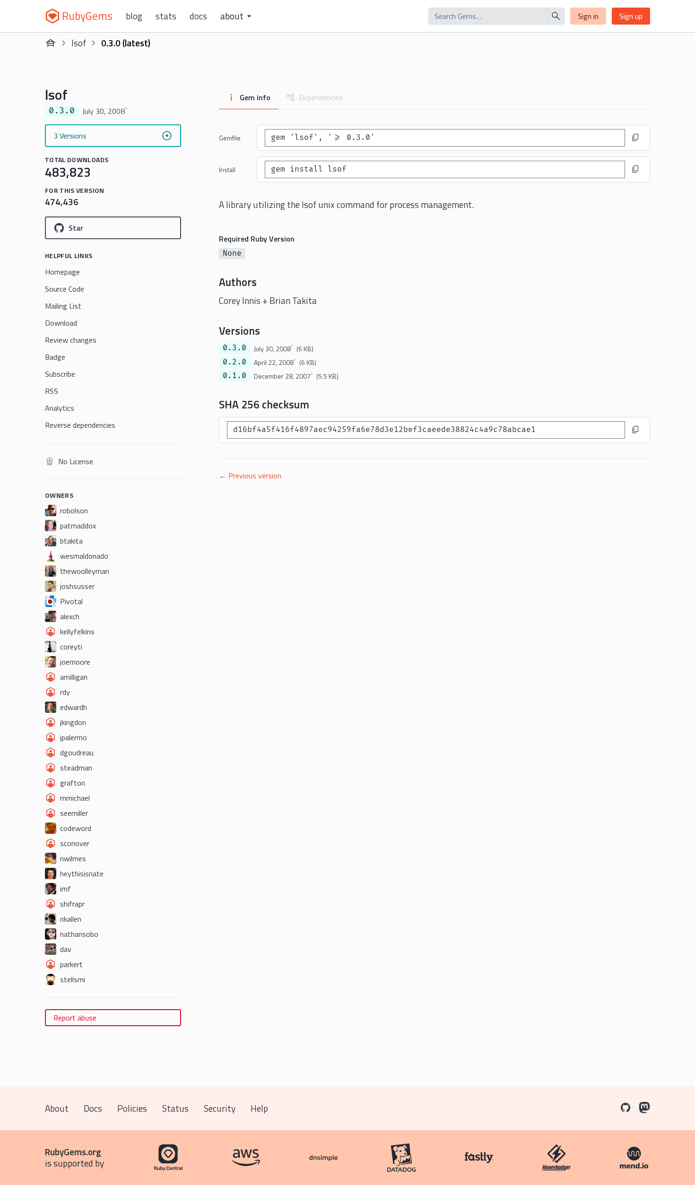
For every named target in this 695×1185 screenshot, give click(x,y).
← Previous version (250, 475)
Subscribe (60, 374)
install (227, 169)
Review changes (70, 340)
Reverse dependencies (80, 425)
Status (175, 1108)
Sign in (588, 16)
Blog (134, 16)
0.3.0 (234, 348)
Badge (55, 357)
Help (259, 1108)
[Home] (50, 43)
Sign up (631, 16)
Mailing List (63, 305)
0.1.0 (234, 376)
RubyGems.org (73, 1152)
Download (61, 323)
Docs (198, 16)
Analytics (59, 408)
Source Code (64, 288)
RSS (51, 391)
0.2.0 (234, 362)
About (57, 1108)
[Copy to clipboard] (635, 137)
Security (219, 1108)
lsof (78, 43)
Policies (132, 1108)
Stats (166, 16)
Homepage (62, 271)
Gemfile (230, 138)
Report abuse (74, 1017)
